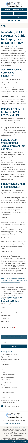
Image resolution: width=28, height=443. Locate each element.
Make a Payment (13, 17)
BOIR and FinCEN (5, 390)
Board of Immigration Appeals (9, 387)
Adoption (3, 362)
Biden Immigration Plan (7, 377)
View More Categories (11, 406)
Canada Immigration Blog (8, 392)
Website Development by (14, 423)
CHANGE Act (4, 395)
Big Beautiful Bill (5, 379)
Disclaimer (15, 427)
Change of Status (5, 397)
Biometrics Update (6, 382)
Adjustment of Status (11, 297)
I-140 (16, 299)
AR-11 (2, 369)
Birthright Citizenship (6, 385)
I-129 (13, 299)
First (2, 312)
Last (16, 312)
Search (20, 13)
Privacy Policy (22, 427)
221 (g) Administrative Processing (10, 354)
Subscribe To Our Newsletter (13, 9)
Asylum (20, 297)
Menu (7, 13)
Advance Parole (5, 364)
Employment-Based (6, 299)
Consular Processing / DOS (8, 402)
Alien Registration (5, 367)
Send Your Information (13, 337)
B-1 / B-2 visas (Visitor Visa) (8, 374)
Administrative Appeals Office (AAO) (10, 359)
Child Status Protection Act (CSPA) (10, 400)
